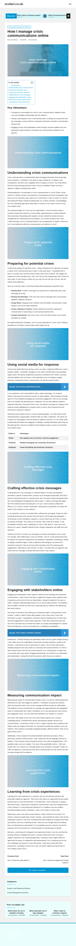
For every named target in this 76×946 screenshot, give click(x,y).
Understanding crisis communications (21, 87)
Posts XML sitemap (11, 938)
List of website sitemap (13, 932)
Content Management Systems (17, 893)
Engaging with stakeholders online (20, 97)
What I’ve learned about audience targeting (43, 15)
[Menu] (70, 4)
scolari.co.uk (14, 4)
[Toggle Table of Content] (31, 82)
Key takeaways (15, 85)
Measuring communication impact (20, 99)
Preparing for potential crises (18, 90)
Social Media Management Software (19, 27)
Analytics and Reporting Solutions (18, 888)
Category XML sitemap (12, 935)
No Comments (33, 40)
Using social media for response (19, 92)
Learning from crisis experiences (19, 102)
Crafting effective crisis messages (19, 95)
